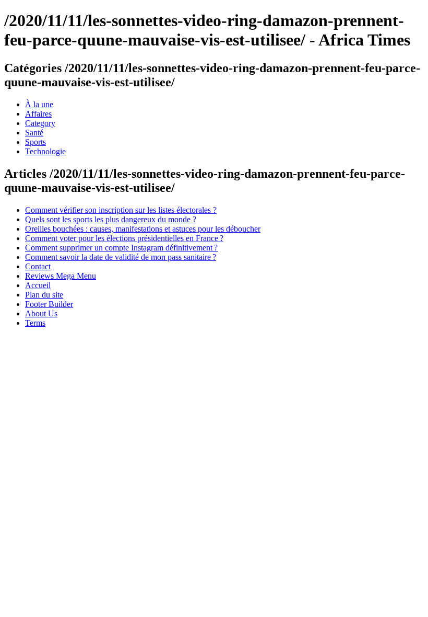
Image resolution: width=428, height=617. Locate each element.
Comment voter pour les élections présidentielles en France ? (124, 238)
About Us (41, 313)
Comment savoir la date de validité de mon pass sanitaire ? (120, 257)
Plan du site (44, 294)
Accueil (38, 285)
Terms (35, 322)
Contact (38, 266)
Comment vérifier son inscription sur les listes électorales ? (121, 209)
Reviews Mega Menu (60, 275)
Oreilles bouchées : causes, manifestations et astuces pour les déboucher (142, 228)
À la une (39, 104)
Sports (35, 142)
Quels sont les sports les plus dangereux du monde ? (110, 219)
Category (40, 123)
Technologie (45, 151)
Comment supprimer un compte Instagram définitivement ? (121, 247)
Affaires (38, 113)
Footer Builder (49, 304)
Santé (34, 132)
